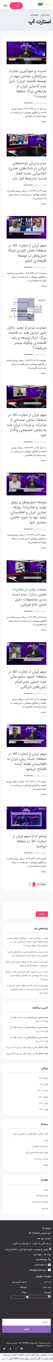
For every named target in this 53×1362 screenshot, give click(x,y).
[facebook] (10, 1349)
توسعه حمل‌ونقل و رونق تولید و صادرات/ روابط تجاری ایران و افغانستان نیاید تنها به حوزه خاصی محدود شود (28, 512)
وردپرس (44, 1208)
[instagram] (22, 1349)
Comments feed (40, 1202)
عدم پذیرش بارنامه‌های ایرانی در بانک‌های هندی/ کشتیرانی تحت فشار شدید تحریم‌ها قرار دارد (27, 170)
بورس (45, 1140)
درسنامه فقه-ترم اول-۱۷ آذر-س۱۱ (19, 1047)
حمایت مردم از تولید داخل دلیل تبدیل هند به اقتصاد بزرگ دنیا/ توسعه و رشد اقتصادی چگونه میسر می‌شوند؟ (26, 338)
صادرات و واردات (41, 1159)
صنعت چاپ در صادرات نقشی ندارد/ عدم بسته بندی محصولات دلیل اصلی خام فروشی (29, 597)
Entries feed (42, 1195)
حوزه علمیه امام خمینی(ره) (37, 1152)
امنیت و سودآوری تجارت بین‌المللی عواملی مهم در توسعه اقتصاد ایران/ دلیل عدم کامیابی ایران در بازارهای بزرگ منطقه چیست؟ (27, 83)
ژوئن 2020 (43, 1103)
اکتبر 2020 (44, 1084)
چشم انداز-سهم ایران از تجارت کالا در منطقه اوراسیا (29, 841)
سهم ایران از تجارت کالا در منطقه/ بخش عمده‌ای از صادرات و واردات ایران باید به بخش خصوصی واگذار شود (26, 425)
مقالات (45, 1165)
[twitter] (4, 1349)
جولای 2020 (43, 1097)
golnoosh (28, 103)
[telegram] (16, 1349)
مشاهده (43, 121)
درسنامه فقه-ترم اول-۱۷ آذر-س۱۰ (19, 1053)
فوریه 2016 (43, 1109)
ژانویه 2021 (43, 1078)
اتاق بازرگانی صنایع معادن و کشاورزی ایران (30, 1133)
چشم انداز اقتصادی (39, 103)
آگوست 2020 (42, 1090)
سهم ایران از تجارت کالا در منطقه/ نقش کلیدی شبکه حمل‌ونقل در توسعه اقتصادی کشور (27, 253)
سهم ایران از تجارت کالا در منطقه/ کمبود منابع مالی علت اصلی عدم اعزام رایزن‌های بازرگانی (27, 679)
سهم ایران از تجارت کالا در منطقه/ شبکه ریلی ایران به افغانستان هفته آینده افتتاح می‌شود (26, 761)
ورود (46, 1189)
